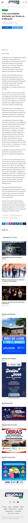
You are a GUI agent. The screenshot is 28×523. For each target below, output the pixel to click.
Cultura (20, 509)
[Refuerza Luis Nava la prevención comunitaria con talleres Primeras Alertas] (14, 271)
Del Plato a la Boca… (14, 513)
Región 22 (5, 22)
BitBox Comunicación (14, 518)
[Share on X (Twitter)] (18, 27)
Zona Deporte (9, 511)
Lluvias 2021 (6, 215)
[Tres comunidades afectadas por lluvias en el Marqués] (14, 39)
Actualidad (18, 511)
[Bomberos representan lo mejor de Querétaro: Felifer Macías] (14, 293)
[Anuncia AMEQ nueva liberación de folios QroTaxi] (14, 248)
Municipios (4, 10)
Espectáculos (13, 509)
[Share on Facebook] (7, 27)
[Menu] (2, 2)
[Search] (26, 2)
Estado (4, 506)
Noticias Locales (13, 217)
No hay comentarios (8, 23)
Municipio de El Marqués (16, 215)
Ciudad (10, 506)
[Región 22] (14, 2)
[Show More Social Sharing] (24, 27)
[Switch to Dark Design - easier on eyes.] (23, 2)
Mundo (5, 509)
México (22, 506)
